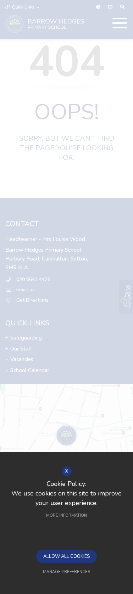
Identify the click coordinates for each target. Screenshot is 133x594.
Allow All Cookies (66, 556)
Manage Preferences (66, 572)
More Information (66, 515)
